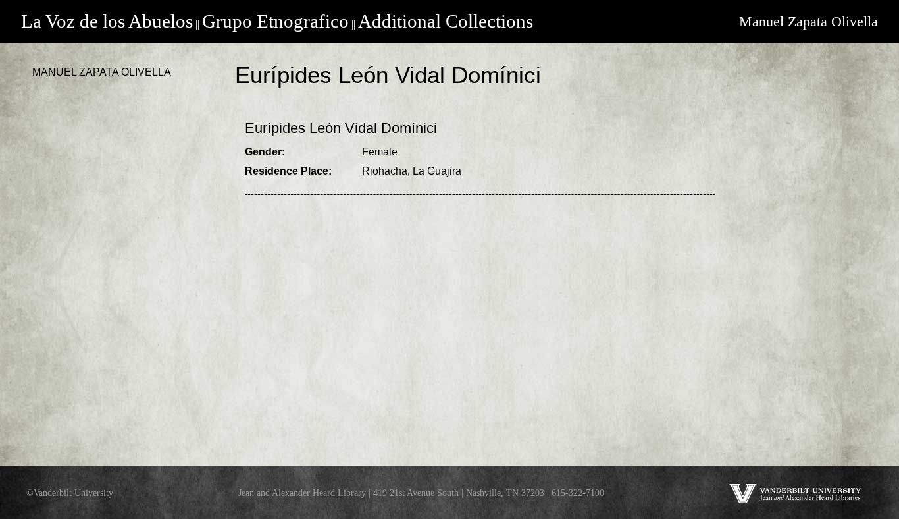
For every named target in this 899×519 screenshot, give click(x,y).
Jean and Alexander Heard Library (302, 492)
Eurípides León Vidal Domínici (341, 128)
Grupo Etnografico (275, 21)
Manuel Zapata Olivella (808, 21)
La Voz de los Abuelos (107, 21)
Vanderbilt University (73, 492)
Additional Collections (445, 21)
